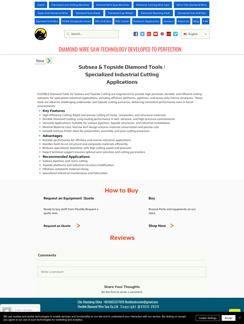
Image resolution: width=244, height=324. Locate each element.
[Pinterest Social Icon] (162, 34)
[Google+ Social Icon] (149, 34)
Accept (228, 318)
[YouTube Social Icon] (155, 34)
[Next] (49, 60)
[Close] (240, 318)
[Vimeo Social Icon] (175, 34)
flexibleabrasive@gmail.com (141, 302)
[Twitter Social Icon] (142, 34)
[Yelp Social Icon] (169, 34)
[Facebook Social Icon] (136, 34)
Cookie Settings (207, 318)
